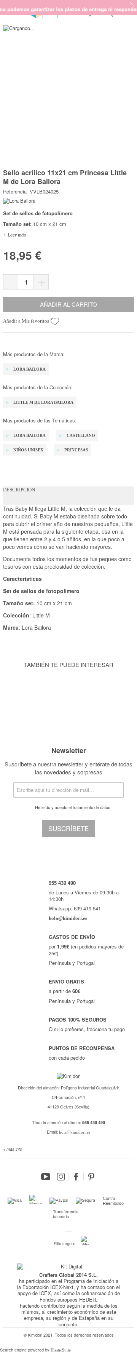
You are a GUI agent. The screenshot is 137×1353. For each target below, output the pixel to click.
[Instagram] (60, 1177)
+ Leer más (14, 235)
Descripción (19, 490)
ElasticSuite (61, 1350)
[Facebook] (76, 1177)
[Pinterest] (91, 1177)
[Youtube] (45, 1177)
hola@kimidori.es (74, 1132)
